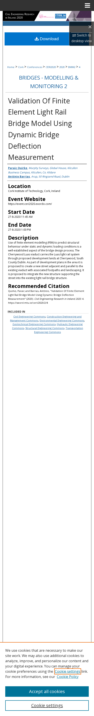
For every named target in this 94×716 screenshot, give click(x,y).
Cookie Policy (67, 676)
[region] (47, 679)
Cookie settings (67, 671)
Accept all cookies (47, 691)
